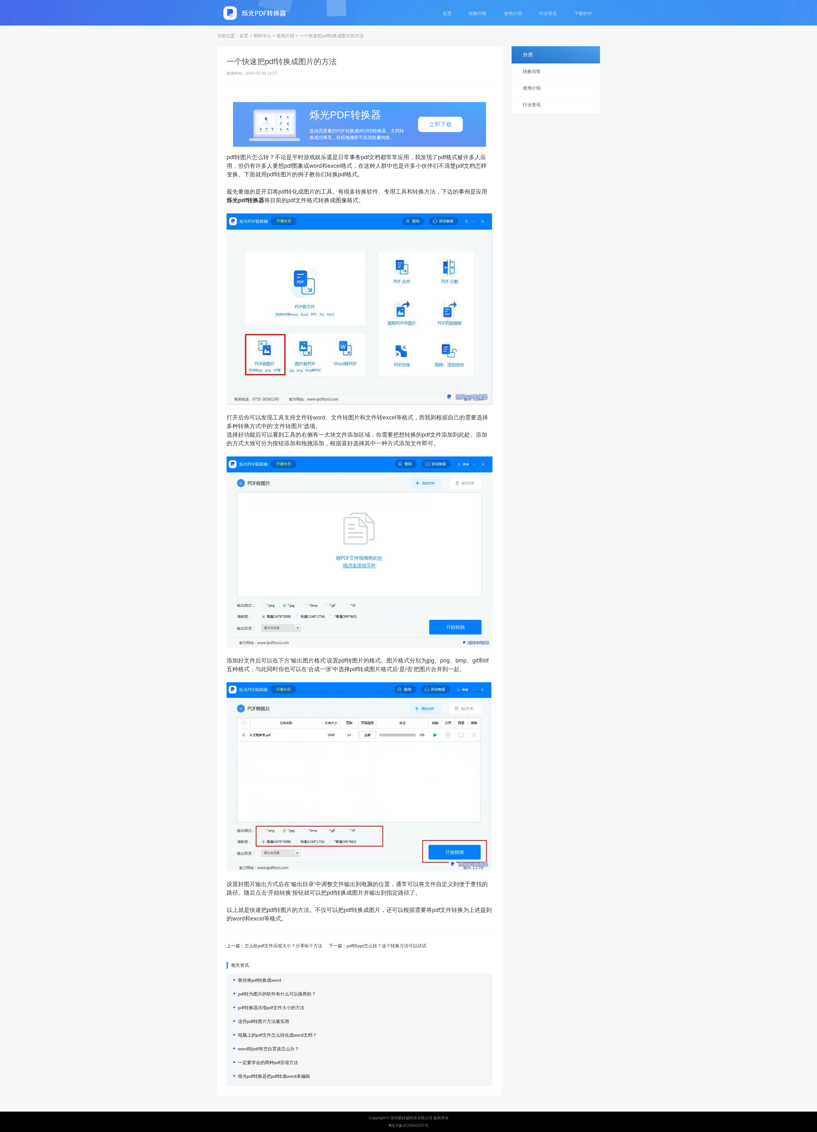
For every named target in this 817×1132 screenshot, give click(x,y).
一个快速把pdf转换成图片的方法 (331, 35)
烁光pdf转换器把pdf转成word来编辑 (274, 1076)
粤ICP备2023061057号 (408, 1125)
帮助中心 (262, 35)
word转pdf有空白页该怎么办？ (268, 1048)
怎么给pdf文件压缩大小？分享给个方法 (283, 945)
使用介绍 (513, 13)
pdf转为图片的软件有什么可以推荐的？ (277, 993)
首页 (447, 13)
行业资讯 (548, 13)
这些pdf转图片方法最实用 (263, 1021)
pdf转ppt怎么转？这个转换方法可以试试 (386, 945)
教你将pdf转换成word (259, 980)
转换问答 (478, 13)
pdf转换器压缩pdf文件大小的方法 (271, 1007)
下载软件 (583, 13)
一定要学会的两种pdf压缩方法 (268, 1062)
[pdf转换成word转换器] (255, 12)
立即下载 (440, 124)
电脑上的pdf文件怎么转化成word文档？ (277, 1035)
